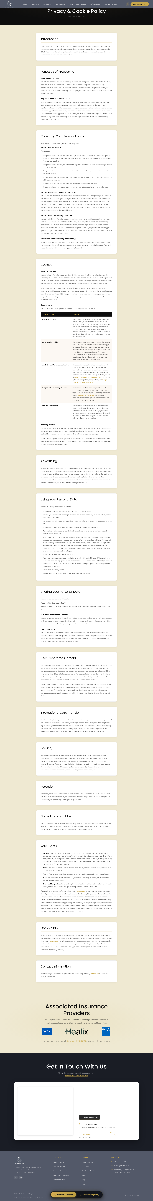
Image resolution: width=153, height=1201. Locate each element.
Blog (77, 4)
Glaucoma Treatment (60, 1171)
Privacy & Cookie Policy (132, 1195)
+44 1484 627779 (84, 1135)
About (25, 4)
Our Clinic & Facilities (89, 1171)
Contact (83, 4)
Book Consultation (140, 4)
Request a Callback (65, 1195)
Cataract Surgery (58, 1162)
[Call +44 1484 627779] (127, 4)
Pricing (71, 4)
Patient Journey (60, 4)
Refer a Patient (95, 4)
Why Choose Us (87, 1162)
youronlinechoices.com (86, 395)
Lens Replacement (59, 1180)
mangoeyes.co (38, 1197)
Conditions (47, 4)
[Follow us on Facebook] (16, 1177)
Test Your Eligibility (91, 1195)
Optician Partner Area (110, 4)
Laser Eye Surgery (59, 1166)
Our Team (85, 1166)
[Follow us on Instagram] (21, 1177)
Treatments (35, 4)
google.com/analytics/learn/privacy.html (89, 377)
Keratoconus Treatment (61, 1175)
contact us (81, 891)
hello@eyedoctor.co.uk (118, 1135)
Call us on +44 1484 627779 (76, 1041)
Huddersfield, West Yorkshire (76, 1075)
